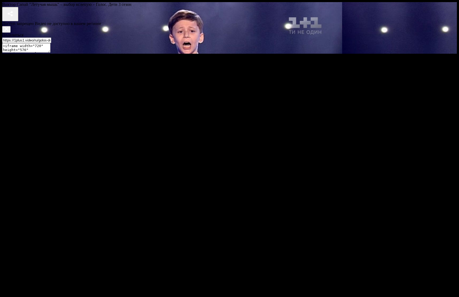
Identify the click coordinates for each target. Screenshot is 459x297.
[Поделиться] (10, 14)
